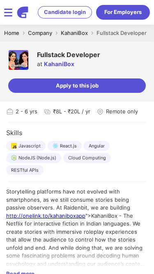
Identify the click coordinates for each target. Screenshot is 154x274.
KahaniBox (59, 63)
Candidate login (65, 12)
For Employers (123, 12)
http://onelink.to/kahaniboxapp (45, 215)
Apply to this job (77, 85)
